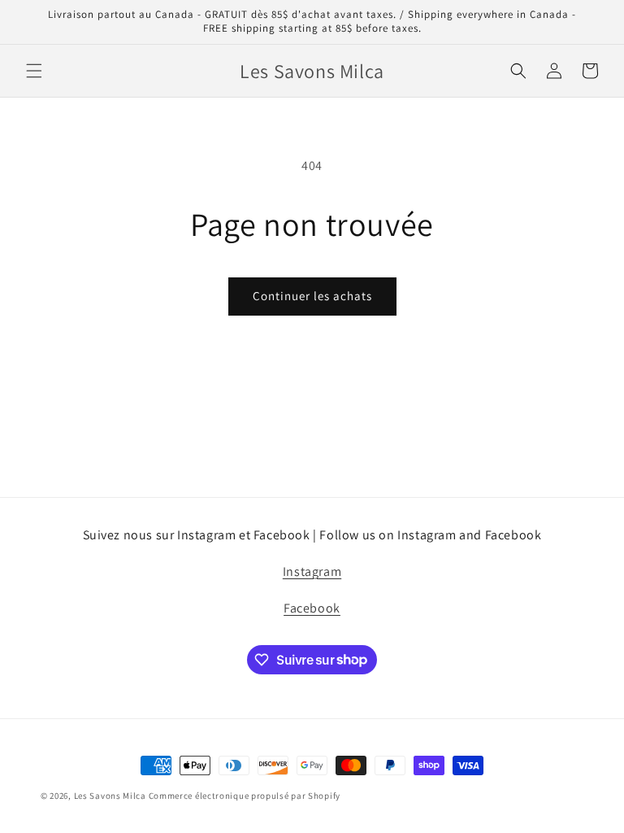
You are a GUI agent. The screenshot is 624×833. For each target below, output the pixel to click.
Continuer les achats (312, 295)
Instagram (312, 571)
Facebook (312, 608)
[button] (34, 71)
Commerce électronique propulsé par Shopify (244, 795)
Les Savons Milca (110, 795)
